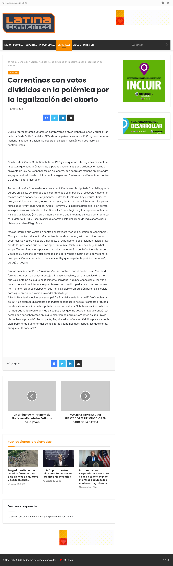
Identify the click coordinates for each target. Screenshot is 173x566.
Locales (18, 44)
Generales (64, 44)
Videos (77, 44)
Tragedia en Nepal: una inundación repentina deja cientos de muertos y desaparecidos (23, 475)
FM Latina (68, 560)
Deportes (31, 44)
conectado (37, 516)
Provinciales (47, 44)
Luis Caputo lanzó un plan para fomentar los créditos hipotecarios (57, 473)
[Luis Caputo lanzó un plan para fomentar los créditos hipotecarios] (58, 458)
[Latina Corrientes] (29, 23)
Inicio (7, 44)
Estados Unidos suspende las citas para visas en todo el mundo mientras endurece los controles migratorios (94, 477)
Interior (88, 44)
